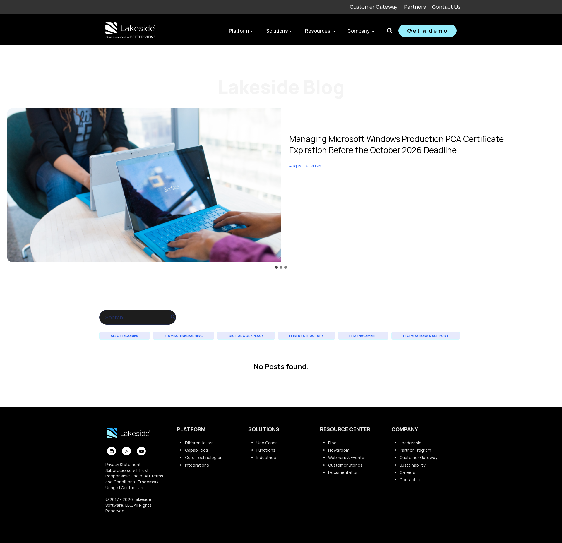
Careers (407, 472)
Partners (415, 6)
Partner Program (415, 450)
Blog (332, 443)
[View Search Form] (389, 31)
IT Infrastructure (306, 335)
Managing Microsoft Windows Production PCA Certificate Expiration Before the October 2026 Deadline (396, 144)
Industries (266, 457)
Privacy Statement (123, 464)
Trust (143, 470)
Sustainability (412, 465)
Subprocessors (120, 470)
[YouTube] (141, 451)
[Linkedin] (111, 451)
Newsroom (338, 450)
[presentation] (144, 185)
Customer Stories (345, 465)
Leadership (411, 443)
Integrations (197, 465)
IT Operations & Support (425, 335)
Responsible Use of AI (126, 476)
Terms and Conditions (134, 478)
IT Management (363, 335)
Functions (265, 450)
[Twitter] (126, 451)
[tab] (276, 267)
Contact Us (446, 6)
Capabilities (196, 450)
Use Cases (267, 443)
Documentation (343, 472)
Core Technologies (203, 457)
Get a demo (427, 31)
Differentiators (199, 443)
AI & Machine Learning (183, 335)
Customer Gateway (373, 6)
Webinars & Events (346, 457)
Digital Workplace (246, 335)
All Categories (124, 335)
